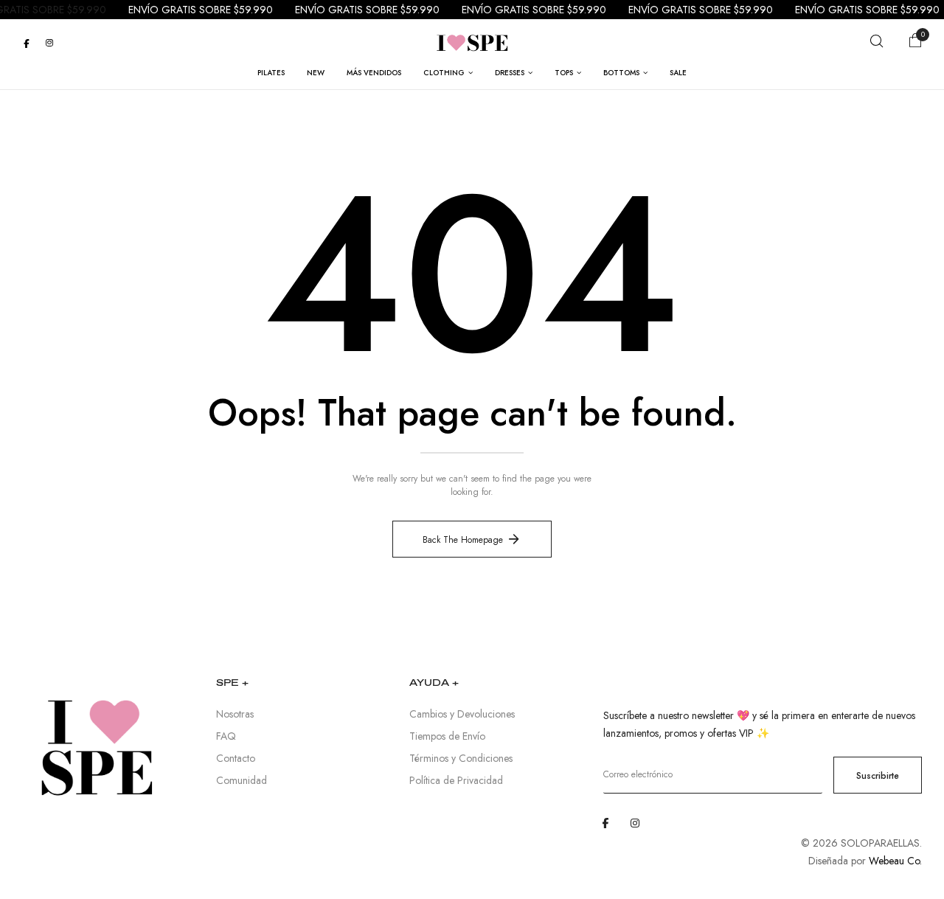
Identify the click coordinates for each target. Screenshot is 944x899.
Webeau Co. (895, 860)
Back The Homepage (463, 539)
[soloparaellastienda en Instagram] (49, 42)
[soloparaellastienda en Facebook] (26, 42)
